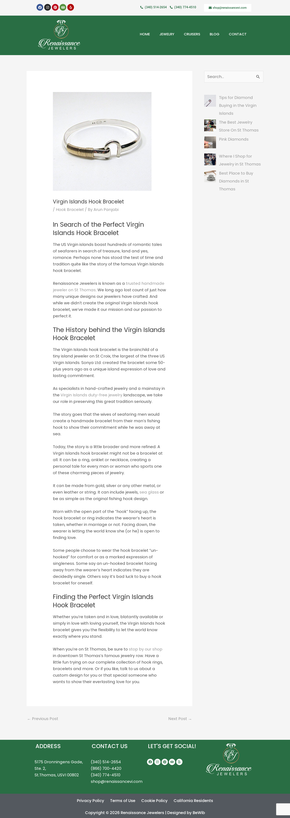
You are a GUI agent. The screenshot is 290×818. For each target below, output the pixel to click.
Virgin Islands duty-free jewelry (91, 395)
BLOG (214, 34)
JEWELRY (166, 34)
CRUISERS (192, 34)
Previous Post (42, 718)
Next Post (180, 718)
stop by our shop (145, 649)
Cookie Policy (154, 800)
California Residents (193, 800)
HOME (145, 34)
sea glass (149, 492)
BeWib (199, 812)
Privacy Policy (90, 800)
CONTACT (238, 34)
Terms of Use (122, 800)
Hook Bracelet (70, 209)
